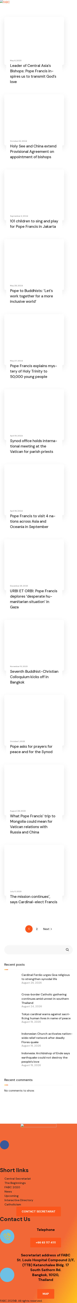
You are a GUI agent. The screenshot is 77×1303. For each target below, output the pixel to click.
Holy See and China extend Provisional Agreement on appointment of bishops (33, 151)
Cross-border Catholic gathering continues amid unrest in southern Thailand (45, 999)
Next (46, 929)
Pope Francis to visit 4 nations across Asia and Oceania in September (33, 521)
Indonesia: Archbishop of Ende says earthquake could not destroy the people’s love (45, 1057)
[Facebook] (4, 1144)
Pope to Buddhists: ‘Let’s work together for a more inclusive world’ (31, 296)
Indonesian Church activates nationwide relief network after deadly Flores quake (46, 1038)
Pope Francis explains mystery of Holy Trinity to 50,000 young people (33, 371)
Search (67, 949)
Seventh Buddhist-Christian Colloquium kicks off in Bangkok (34, 677)
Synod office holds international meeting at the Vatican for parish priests (33, 446)
